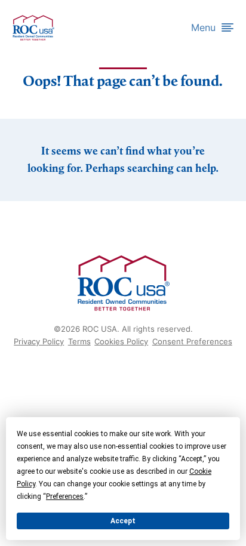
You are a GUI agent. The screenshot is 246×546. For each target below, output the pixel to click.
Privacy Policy (39, 341)
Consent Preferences (192, 341)
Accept (123, 521)
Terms (79, 341)
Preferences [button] (65, 496)
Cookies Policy (121, 341)
